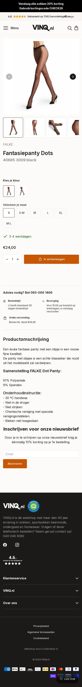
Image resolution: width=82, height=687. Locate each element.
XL (60, 212)
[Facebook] (6, 545)
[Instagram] (18, 545)
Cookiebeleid (41, 638)
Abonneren (15, 463)
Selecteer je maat (15, 204)
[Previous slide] (9, 77)
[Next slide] (73, 77)
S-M (21, 212)
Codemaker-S (50, 648)
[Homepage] (43, 28)
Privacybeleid (41, 626)
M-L (8, 223)
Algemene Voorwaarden (41, 632)
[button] (41, 16)
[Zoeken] (70, 28)
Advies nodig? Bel (27, 292)
